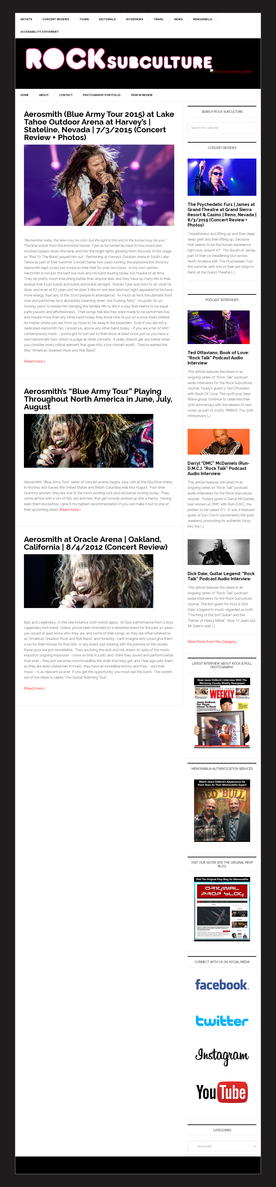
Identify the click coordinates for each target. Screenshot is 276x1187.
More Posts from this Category (212, 642)
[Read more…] (34, 361)
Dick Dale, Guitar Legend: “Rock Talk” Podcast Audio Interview (221, 576)
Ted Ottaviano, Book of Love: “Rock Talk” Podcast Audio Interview (218, 358)
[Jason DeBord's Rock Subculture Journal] (118, 52)
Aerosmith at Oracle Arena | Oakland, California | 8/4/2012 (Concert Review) (96, 543)
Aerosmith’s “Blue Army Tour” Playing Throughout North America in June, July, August (98, 399)
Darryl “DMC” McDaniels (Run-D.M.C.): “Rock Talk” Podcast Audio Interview (218, 468)
